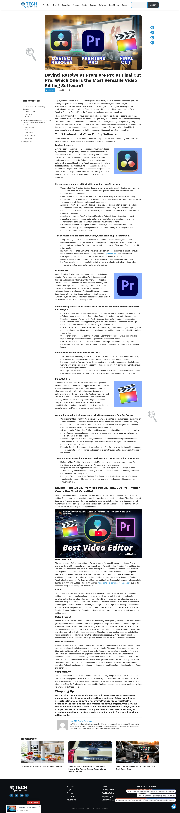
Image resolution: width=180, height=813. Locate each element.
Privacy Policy (108, 790)
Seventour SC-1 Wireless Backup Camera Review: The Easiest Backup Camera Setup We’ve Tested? (87, 769)
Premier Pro (28, 114)
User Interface (29, 127)
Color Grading (29, 132)
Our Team (71, 796)
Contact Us (71, 793)
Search (153, 5)
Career (105, 786)
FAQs (69, 790)
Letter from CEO (108, 800)
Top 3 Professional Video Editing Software (34, 108)
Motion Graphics (30, 135)
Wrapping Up (27, 141)
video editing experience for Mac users (114, 583)
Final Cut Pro (29, 117)
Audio (27, 130)
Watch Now (33, 796)
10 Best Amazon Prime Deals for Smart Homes (41, 766)
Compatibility (29, 138)
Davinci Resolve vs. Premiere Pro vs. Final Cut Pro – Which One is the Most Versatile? (37, 122)
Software (50, 90)
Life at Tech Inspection (146, 786)
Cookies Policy (108, 793)
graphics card (112, 254)
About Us (70, 786)
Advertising (71, 800)
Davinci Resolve (30, 111)
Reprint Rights (108, 796)
